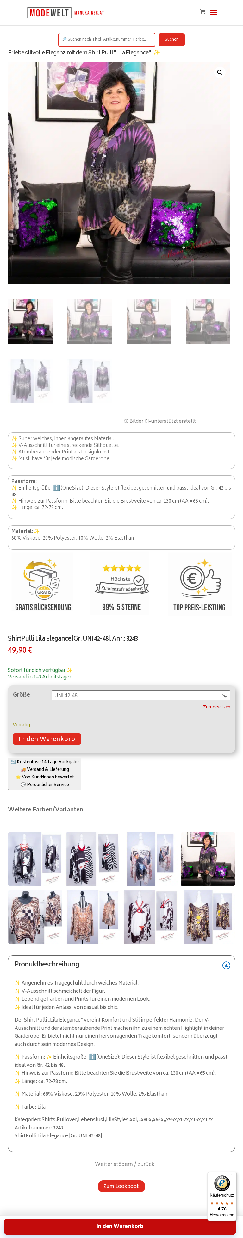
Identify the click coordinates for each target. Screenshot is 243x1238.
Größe (21, 695)
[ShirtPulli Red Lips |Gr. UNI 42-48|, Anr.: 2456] (150, 917)
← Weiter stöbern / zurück (121, 1164)
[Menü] (233, 1175)
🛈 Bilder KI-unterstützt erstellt (160, 421)
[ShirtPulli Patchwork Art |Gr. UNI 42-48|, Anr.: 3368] (35, 917)
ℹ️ (56, 488)
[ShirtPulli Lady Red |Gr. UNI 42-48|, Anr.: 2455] (92, 859)
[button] (220, 72)
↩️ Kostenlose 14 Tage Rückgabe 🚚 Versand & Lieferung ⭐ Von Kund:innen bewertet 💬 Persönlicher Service (44, 774)
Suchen (171, 39)
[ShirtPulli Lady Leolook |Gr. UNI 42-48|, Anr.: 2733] (208, 917)
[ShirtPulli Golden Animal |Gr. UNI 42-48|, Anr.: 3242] (92, 917)
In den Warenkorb (47, 740)
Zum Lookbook (121, 1186)
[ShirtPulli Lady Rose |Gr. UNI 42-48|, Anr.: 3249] (150, 859)
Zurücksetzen (216, 707)
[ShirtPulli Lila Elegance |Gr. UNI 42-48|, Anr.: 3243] (35, 859)
